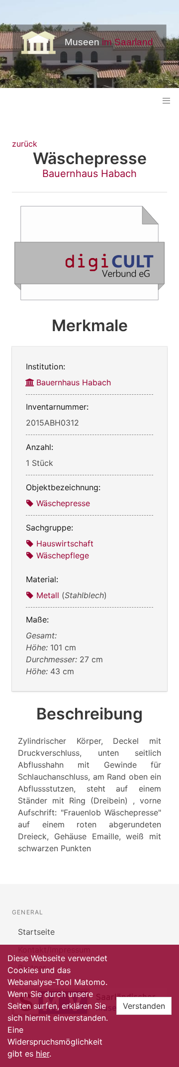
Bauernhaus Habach (89, 173)
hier (42, 1054)
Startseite (36, 932)
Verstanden (144, 1006)
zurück (24, 144)
